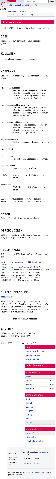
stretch (29, 380)
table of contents (35, 365)
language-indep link (35, 351)
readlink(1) (7, 28)
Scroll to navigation (12, 22)
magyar (29, 411)
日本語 (29, 415)
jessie (11, 15)
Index (10, 5)
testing (29, 384)
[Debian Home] (3, 5)
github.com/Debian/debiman (33, 472)
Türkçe (29, 422)
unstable (30, 388)
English (29, 403)
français (29, 407)
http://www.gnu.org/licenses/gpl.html (21, 267)
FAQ (36, 5)
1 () (30, 433)
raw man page (32, 359)
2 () (31, 437)
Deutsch (29, 399)
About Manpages (23, 5)
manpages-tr (18, 15)
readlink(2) (7, 297)
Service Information (17, 11)
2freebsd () (34, 441)
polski (28, 418)
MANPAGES (11, 1)
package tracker (33, 355)
